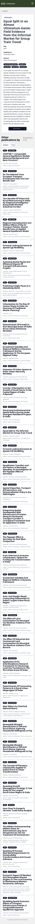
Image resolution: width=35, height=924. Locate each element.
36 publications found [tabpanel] (28, 139)
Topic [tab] (13, 145)
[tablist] (9, 145)
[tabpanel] (17, 534)
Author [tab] (5, 145)
